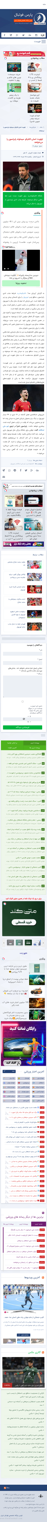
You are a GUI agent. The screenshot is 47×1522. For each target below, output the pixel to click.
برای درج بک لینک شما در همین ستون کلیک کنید (24, 898)
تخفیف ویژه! (21, 283)
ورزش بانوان (10, 1096)
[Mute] (8, 268)
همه (13, 1071)
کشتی (27, 1096)
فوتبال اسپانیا (39, 1087)
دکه (13, 1101)
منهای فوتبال (25, 1092)
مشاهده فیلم (13, 1335)
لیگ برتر (12, 1078)
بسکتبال (12, 1092)
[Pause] (4, 268)
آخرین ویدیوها (32, 1277)
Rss (8, 1488)
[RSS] (44, 1278)
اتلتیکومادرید (21, 293)
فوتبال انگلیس (25, 1087)
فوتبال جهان (10, 1083)
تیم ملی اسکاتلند (20, 464)
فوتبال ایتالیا (10, 1087)
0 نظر (25, 153)
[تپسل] (4, 52)
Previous (6, 1297)
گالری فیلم (26, 1101)
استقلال (41, 1083)
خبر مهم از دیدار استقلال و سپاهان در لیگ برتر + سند (25, 1452)
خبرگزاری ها (33, 127)
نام (40, 650)
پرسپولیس (26, 1083)
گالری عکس (40, 1101)
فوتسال (27, 1078)
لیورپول (25, 297)
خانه (44, 4)
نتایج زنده (23, 953)
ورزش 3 (29, 460)
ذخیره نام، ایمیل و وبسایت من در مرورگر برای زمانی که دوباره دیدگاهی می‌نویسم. (35, 709)
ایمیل (40, 659)
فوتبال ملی (40, 1078)
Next (41, 1297)
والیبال (41, 1096)
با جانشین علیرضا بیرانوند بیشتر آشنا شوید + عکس (26, 1465)
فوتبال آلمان (40, 1092)
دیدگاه (39, 674)
